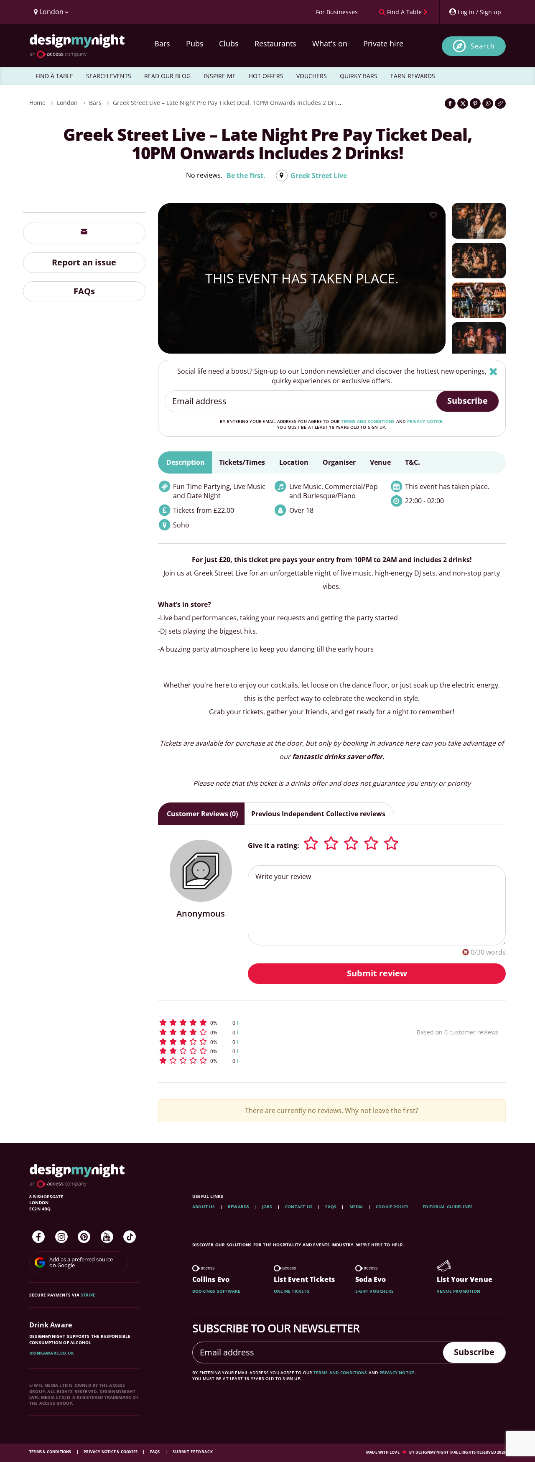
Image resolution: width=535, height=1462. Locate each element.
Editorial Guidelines (448, 1207)
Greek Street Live (318, 175)
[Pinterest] (84, 1236)
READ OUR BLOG (167, 76)
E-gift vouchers (374, 1291)
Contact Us (299, 1207)
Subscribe (467, 400)
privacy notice (425, 421)
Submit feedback (193, 1451)
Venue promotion (458, 1291)
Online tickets (291, 1291)
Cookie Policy (393, 1207)
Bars (162, 43)
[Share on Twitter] (462, 103)
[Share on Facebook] (450, 103)
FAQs (84, 290)
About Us (203, 1207)
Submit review (377, 973)
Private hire (383, 43)
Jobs (267, 1207)
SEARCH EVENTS (108, 76)
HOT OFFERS (266, 76)
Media (356, 1207)
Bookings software (216, 1291)
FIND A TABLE (54, 76)
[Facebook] (38, 1236)
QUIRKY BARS (358, 76)
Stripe (88, 1295)
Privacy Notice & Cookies (111, 1451)
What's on (329, 43)
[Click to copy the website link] (500, 103)
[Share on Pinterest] (475, 103)
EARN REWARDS (412, 76)
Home (37, 103)
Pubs (195, 43)
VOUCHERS (311, 76)
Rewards (238, 1207)
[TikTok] (129, 1236)
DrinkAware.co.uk (51, 1353)
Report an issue (84, 261)
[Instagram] (61, 1236)
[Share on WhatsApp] (487, 103)
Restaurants (275, 43)
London (67, 103)
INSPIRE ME (220, 76)
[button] (272, 1022)
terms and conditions (368, 421)
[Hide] (493, 371)
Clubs (229, 43)
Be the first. (246, 175)
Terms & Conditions (50, 1451)
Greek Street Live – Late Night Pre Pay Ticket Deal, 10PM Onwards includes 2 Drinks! (230, 103)
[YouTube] (107, 1236)
